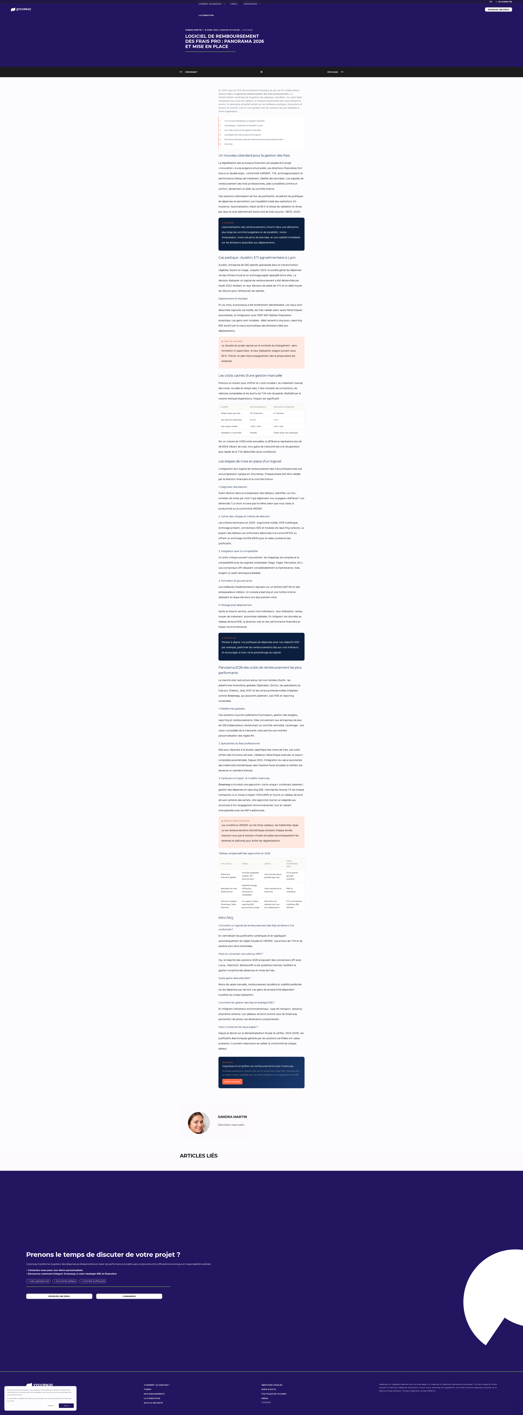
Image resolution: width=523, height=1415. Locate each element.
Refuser (66, 1406)
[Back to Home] (21, 9)
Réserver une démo (498, 9)
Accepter (51, 1406)
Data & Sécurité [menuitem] (153, 1403)
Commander (129, 1296)
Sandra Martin (193, 30)
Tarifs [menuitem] (147, 1389)
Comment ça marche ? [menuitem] (157, 1385)
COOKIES (266, 1402)
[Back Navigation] (261, 72)
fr (491, 2)
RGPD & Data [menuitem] (269, 1389)
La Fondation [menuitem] (152, 1398)
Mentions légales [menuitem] (272, 1385)
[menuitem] (505, 2)
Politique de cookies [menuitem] (274, 1394)
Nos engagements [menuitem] (154, 1394)
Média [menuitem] (265, 1398)
